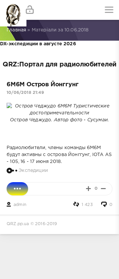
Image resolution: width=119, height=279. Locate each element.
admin (20, 205)
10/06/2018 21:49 (25, 93)
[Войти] (30, 10)
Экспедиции (33, 170)
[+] (88, 188)
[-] (103, 188)
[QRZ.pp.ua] (10, 10)
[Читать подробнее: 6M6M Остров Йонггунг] (17, 188)
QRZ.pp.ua (18, 224)
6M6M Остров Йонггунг (42, 84)
